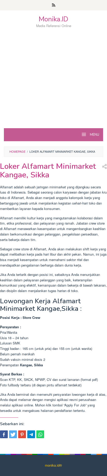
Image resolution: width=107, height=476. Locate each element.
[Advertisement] (53, 87)
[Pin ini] (22, 434)
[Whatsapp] (40, 434)
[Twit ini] (13, 434)
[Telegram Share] (31, 434)
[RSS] (53, 5)
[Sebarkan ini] (4, 434)
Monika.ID (53, 19)
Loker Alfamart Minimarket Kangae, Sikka (48, 170)
